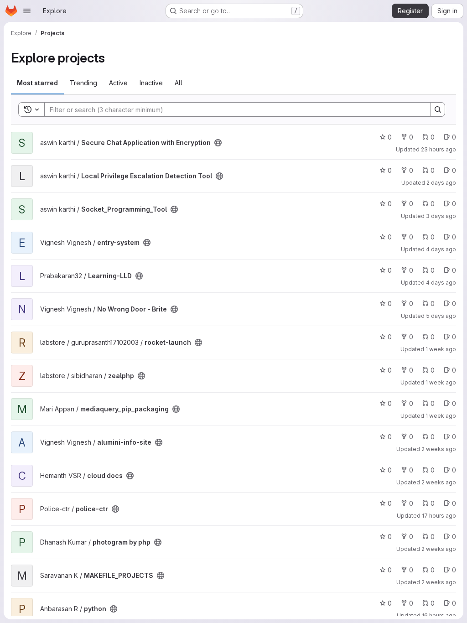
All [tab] (178, 83)
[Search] (438, 109)
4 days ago (441, 249)
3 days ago (441, 216)
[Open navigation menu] (27, 11)
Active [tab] (118, 83)
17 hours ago (439, 515)
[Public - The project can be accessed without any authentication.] (218, 142)
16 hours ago (439, 615)
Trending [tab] (83, 83)
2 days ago (441, 182)
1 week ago (440, 349)
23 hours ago (438, 149)
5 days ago (441, 315)
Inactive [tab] (151, 83)
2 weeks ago (438, 449)
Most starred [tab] (37, 83)
